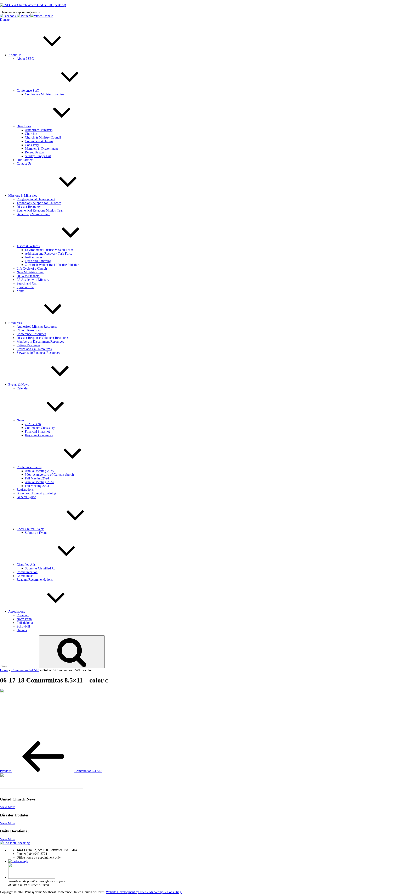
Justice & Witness (28, 246)
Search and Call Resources (34, 349)
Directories (24, 126)
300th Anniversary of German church (49, 474)
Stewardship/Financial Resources (38, 352)
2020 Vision (33, 424)
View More (7, 807)
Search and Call (27, 283)
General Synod (26, 497)
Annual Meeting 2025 (39, 471)
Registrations (25, 489)
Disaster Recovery (29, 206)
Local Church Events (30, 529)
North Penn (24, 619)
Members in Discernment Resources (40, 341)
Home (4, 670)
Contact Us (24, 163)
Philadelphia (25, 622)
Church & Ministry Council (43, 137)
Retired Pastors (35, 152)
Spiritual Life (25, 287)
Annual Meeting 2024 (39, 482)
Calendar (22, 388)
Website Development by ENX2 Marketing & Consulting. (144, 892)
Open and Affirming (38, 261)
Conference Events (29, 467)
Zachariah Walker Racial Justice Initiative (52, 264)
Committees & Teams (39, 141)
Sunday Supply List (38, 156)
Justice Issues (33, 257)
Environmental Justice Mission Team (49, 250)
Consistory (32, 145)
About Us (14, 55)
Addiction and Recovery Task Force (48, 253)
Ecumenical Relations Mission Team (40, 210)
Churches (31, 133)
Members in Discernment (41, 148)
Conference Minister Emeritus (44, 94)
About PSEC (25, 58)
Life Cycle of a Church (32, 268)
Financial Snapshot (37, 431)
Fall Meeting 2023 (37, 486)
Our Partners (25, 160)
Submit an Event (36, 532)
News (20, 420)
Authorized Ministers (38, 130)
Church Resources (29, 330)
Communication (27, 572)
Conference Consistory (40, 427)
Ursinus (22, 630)
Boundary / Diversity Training (36, 493)
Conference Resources (31, 334)
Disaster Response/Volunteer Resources (42, 337)
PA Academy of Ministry (33, 279)
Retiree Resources (28, 345)
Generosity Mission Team (33, 214)
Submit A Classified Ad (40, 568)
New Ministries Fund (30, 272)
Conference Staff (28, 90)
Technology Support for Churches (39, 203)
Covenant (23, 615)
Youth (20, 291)
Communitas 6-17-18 (25, 670)
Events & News (18, 384)
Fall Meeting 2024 (37, 478)
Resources (15, 323)
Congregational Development (36, 199)
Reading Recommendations (35, 579)
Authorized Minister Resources (37, 326)
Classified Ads (26, 564)
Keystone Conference (39, 435)
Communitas (25, 576)
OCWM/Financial (28, 276)
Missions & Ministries (22, 195)
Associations (16, 611)
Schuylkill (23, 626)
